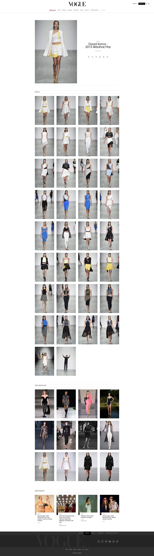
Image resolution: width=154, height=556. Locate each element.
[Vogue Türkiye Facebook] (98, 541)
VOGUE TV (87, 10)
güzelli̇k (70, 549)
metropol (79, 549)
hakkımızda (100, 533)
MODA (59, 10)
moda (67, 549)
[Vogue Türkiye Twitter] (102, 541)
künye (93, 533)
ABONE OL (141, 3)
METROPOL (76, 10)
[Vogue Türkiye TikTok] (117, 541)
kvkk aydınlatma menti (112, 533)
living (83, 549)
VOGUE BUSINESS (94, 10)
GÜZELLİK (64, 10)
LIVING (81, 10)
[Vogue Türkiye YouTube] (110, 541)
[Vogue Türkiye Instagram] (106, 541)
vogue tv (87, 549)
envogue (74, 549)
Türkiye (87, 533)
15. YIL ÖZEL (102, 10)
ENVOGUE (70, 10)
